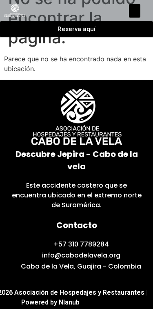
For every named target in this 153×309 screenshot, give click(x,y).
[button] (134, 11)
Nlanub (69, 302)
